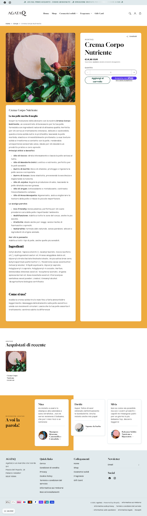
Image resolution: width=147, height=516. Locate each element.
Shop (76, 468)
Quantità (89, 68)
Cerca (43, 464)
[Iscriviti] (138, 465)
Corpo (15, 24)
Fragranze (85, 13)
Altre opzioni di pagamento (124, 80)
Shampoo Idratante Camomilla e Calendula (55, 435)
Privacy (43, 472)
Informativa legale (125, 510)
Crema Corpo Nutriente (31, 24)
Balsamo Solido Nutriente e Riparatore (129, 434)
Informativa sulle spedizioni (105, 510)
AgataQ (99, 502)
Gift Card (78, 480)
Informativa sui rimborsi (51, 488)
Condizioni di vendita (49, 468)
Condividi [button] (133, 36)
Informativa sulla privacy (104, 506)
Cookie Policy (46, 476)
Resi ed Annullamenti (49, 492)
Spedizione (96, 62)
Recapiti (138, 510)
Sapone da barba (93, 426)
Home (8, 24)
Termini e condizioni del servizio (51, 482)
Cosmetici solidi (67, 13)
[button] (130, 13)
